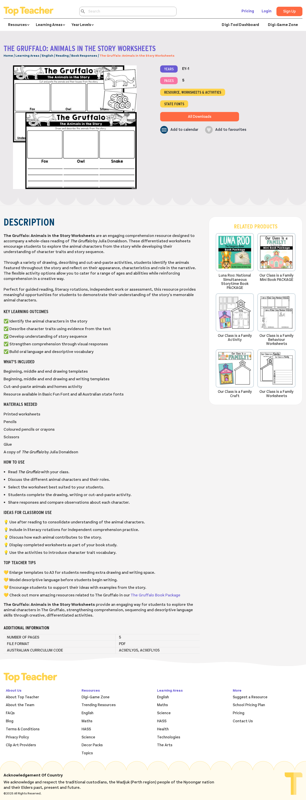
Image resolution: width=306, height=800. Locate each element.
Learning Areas (27, 56)
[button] (179, 130)
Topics (87, 753)
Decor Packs (92, 745)
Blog (9, 721)
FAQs (10, 713)
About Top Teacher (22, 697)
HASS (86, 729)
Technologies (168, 737)
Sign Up (289, 11)
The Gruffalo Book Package (155, 595)
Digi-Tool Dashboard (240, 24)
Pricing (247, 11)
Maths (87, 721)
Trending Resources (99, 705)
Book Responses (84, 56)
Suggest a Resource (250, 697)
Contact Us (243, 721)
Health (163, 729)
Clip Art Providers (21, 745)
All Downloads (199, 116)
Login (267, 11)
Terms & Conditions (22, 729)
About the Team (20, 705)
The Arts (164, 745)
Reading (62, 56)
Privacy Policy (17, 737)
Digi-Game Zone (283, 24)
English (47, 56)
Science (88, 737)
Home (8, 56)
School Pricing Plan (249, 705)
